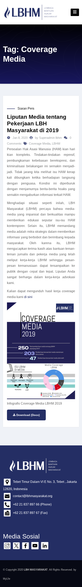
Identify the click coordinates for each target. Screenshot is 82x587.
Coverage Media (39, 143)
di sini (28, 297)
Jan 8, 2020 (20, 137)
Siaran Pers (26, 108)
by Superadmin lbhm (49, 137)
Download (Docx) (28, 415)
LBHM (56, 143)
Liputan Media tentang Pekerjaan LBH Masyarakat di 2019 (36, 123)
